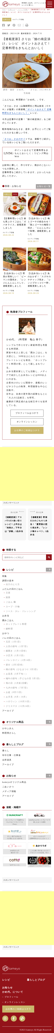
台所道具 (7, 760)
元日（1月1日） (14, 642)
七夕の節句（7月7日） (17, 688)
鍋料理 (9, 629)
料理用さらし (9, 733)
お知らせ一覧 (44, 186)
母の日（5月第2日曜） (17, 683)
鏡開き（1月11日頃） (17, 651)
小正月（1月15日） (16, 655)
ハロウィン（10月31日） (19, 701)
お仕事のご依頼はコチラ (27, 430)
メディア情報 (22, 9)
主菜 (8, 593)
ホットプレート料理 (16, 624)
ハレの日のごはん (11, 638)
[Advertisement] (27, 474)
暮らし (5, 751)
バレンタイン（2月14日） (19, 660)
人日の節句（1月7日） (17, 646)
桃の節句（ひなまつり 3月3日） (22, 669)
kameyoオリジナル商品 (14, 782)
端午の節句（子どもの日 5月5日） (24, 678)
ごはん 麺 (11, 602)
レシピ (6, 979)
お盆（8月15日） (15, 692)
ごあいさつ (8, 787)
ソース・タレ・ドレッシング (21, 611)
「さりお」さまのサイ (13, 139)
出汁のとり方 (13, 584)
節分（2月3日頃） (15, 665)
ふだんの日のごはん (12, 589)
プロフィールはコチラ (27, 413)
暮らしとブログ (36, 979)
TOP (4, 9)
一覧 (49, 569)
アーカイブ (8, 711)
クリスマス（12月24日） (19, 706)
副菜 (8, 597)
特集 (4, 576)
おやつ (5, 633)
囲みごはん (8, 620)
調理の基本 (8, 581)
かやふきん (8, 728)
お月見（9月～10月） (17, 697)
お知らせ (11, 9)
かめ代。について (12, 992)
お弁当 (5, 616)
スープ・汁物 (13, 607)
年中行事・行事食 (11, 755)
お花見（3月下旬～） (17, 674)
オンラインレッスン (27, 422)
